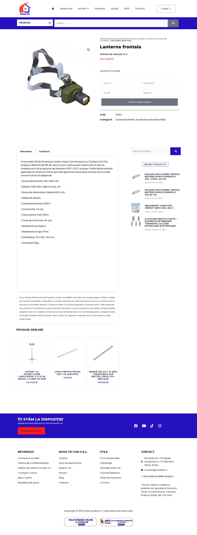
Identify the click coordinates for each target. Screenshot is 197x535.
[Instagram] (159, 425)
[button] (31, 430)
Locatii (114, 8)
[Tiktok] (151, 425)
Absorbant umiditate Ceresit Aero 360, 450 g (159, 206)
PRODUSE (24, 22)
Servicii (82, 8)
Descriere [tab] (26, 151)
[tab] (35, 22)
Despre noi (66, 8)
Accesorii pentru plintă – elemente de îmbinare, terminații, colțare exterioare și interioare (161, 222)
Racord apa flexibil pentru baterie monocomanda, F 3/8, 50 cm (162, 192)
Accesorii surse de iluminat (151, 119)
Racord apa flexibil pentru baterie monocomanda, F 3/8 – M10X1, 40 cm (162, 176)
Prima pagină (107, 39)
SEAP (127, 8)
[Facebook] (136, 425)
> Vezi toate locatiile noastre (157, 476)
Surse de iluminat (136, 39)
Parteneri (99, 8)
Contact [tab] (44, 151)
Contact (140, 8)
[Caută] (173, 23)
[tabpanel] (67, 240)
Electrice (120, 39)
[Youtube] (144, 425)
